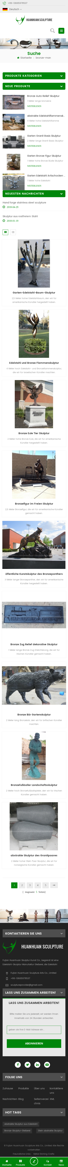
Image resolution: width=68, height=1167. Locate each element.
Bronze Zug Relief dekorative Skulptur (34, 644)
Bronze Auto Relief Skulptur (43, 96)
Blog (21, 1099)
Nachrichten (10, 1099)
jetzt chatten (35, 1161)
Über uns (39, 1088)
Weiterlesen (34, 106)
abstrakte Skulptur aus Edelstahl (20, 1124)
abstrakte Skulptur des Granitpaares (34, 856)
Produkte (23, 1088)
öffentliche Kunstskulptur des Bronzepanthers (34, 574)
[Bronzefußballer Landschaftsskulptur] (34, 756)
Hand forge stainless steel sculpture (24, 203)
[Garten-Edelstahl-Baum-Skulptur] (34, 263)
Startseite (26, 58)
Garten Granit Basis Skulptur (44, 136)
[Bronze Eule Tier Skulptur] (34, 404)
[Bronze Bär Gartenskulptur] (34, 685)
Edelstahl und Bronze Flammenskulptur (34, 363)
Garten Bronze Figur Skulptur (44, 156)
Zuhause (8, 1088)
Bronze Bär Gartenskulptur (34, 715)
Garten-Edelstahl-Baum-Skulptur (34, 293)
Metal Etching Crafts (43, 1154)
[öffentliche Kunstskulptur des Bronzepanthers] (34, 545)
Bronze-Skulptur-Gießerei (17, 1130)
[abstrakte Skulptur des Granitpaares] (34, 826)
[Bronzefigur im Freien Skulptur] (34, 474)
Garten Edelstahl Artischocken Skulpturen (46, 176)
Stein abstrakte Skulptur (50, 1130)
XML (52, 1099)
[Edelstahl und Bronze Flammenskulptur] (34, 334)
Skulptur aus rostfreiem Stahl (20, 216)
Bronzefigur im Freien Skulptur (34, 504)
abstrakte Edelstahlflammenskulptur (46, 116)
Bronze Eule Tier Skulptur (34, 433)
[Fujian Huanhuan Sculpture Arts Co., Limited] (34, 20)
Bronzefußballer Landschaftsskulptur (34, 785)
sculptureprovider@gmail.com (26, 985)
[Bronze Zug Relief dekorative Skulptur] (34, 615)
